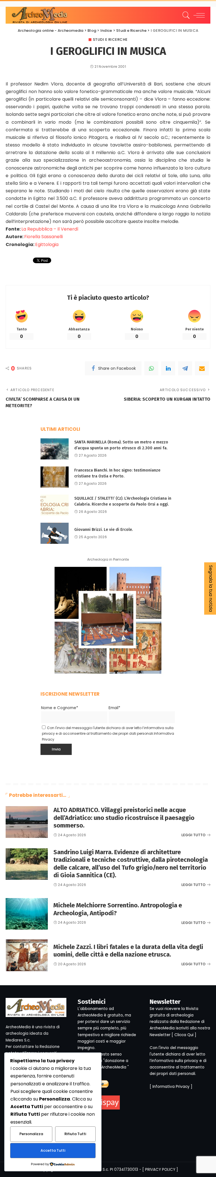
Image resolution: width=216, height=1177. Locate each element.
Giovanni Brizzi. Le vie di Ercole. (103, 529)
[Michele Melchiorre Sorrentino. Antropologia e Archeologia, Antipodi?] (27, 914)
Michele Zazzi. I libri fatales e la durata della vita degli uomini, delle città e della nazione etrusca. (128, 951)
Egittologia (46, 244)
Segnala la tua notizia (211, 588)
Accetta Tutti (52, 1150)
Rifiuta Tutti (75, 1134)
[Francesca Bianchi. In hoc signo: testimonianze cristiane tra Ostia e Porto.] (54, 477)
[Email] (202, 368)
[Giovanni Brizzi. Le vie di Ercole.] (54, 533)
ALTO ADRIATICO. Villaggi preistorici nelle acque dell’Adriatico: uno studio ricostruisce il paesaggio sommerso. (123, 817)
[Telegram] (185, 368)
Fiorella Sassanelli (43, 236)
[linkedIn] (168, 368)
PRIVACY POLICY (160, 1169)
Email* (114, 708)
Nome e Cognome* (59, 708)
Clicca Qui (184, 1035)
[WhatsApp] (151, 368)
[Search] (185, 15)
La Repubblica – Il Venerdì (49, 229)
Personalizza (31, 1134)
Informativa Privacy (171, 1086)
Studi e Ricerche (110, 39)
